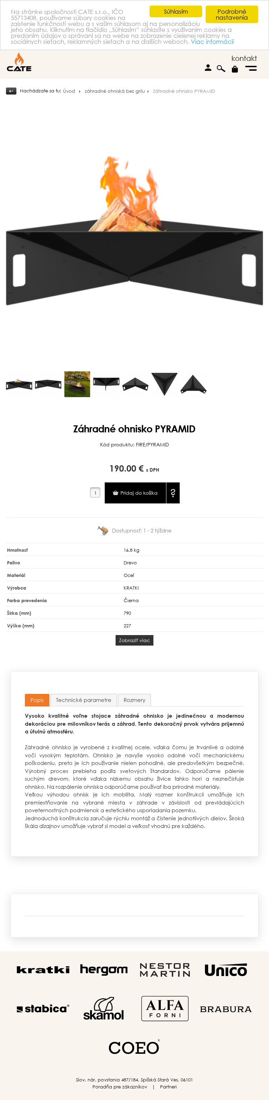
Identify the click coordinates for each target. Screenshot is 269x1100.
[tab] (37, 700)
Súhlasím (176, 11)
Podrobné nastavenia (232, 14)
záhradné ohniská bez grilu (115, 91)
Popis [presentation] (37, 699)
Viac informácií (212, 41)
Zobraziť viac (134, 640)
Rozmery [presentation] (134, 699)
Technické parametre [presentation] (83, 699)
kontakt (244, 58)
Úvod (69, 91)
